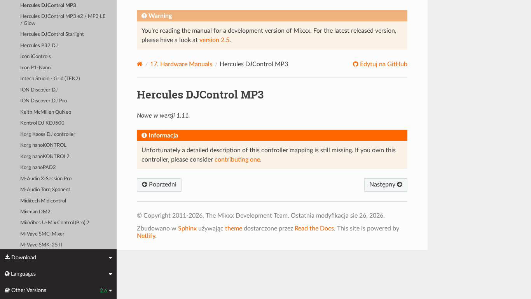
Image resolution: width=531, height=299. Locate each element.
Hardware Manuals (181, 64)
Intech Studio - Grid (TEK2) (50, 78)
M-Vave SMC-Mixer (42, 234)
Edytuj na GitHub (382, 64)
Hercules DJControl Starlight (52, 34)
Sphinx (187, 228)
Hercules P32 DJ (39, 45)
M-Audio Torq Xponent (45, 189)
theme (233, 228)
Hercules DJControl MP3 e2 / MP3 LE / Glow (63, 20)
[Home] (140, 64)
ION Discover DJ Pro (43, 101)
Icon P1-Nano (35, 67)
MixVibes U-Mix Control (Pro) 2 (54, 222)
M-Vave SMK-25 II (41, 245)
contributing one (237, 160)
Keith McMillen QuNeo (45, 112)
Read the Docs (314, 228)
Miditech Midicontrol (43, 201)
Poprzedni (161, 184)
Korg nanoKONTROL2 (45, 156)
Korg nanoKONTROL (43, 145)
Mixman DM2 (35, 212)
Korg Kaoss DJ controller (47, 134)
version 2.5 (214, 40)
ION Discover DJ (39, 90)
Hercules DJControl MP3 (48, 5)
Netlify (146, 236)
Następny (383, 184)
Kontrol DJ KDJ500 (42, 123)
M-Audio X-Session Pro (46, 178)
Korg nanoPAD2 (38, 167)
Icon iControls (35, 56)
